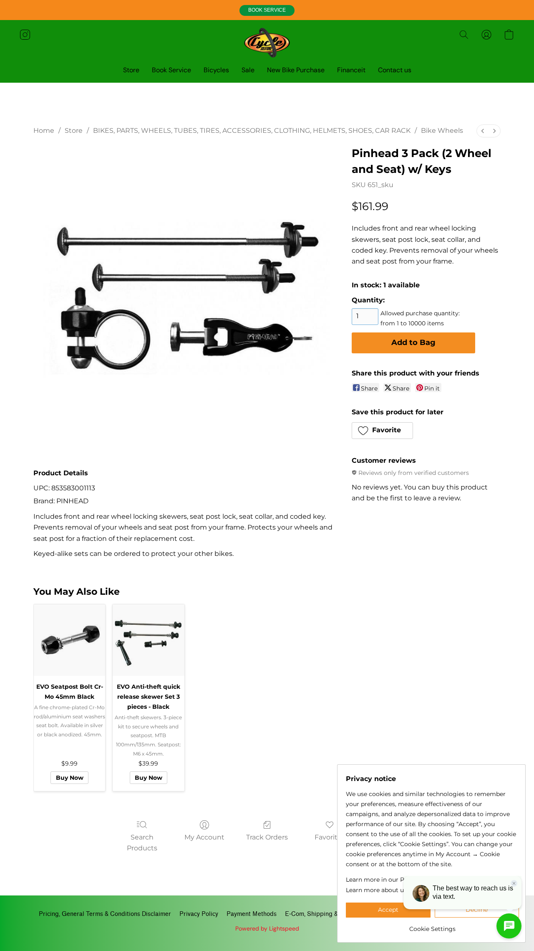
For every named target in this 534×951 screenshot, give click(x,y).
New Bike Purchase (296, 70)
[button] (267, 10)
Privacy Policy (198, 914)
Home (43, 130)
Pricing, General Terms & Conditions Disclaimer (105, 914)
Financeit (351, 70)
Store (131, 70)
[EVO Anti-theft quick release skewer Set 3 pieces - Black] (148, 640)
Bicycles (216, 70)
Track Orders (267, 837)
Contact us (394, 70)
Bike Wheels (442, 130)
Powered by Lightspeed (267, 928)
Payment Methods (252, 914)
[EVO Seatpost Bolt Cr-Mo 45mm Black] (69, 640)
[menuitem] (483, 131)
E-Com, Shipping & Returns (323, 914)
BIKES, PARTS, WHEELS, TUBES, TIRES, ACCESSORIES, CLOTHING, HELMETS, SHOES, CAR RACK (252, 130)
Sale (248, 70)
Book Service (171, 70)
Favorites (330, 837)
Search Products (142, 842)
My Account (204, 837)
